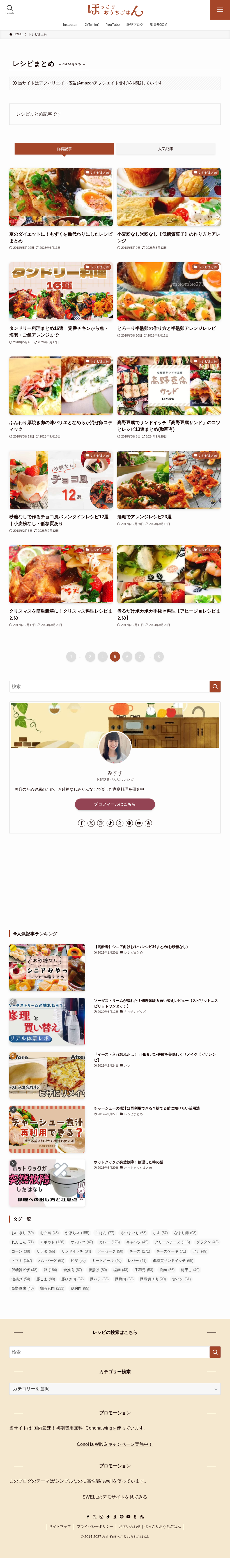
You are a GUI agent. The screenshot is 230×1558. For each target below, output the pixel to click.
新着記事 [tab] (64, 148)
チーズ (140, 1251)
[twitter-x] (91, 823)
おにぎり (23, 1233)
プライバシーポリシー (95, 1526)
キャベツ (137, 1242)
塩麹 (120, 1270)
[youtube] (138, 823)
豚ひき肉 (72, 1279)
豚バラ (99, 1279)
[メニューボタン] (220, 10)
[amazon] (148, 823)
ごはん (105, 1233)
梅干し (190, 1270)
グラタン (207, 1242)
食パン (181, 1279)
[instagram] (100, 823)
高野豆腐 (23, 1288)
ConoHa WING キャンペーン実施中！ (115, 1444)
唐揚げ (97, 1270)
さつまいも (133, 1233)
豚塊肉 (124, 1279)
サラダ (45, 1251)
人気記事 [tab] (166, 148)
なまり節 (185, 1233)
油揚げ (21, 1279)
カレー (109, 1242)
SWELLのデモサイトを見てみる (114, 1497)
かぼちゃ (77, 1233)
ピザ (78, 1260)
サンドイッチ (76, 1251)
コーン (21, 1251)
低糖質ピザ (24, 1270)
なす (160, 1233)
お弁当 (49, 1233)
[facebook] (81, 823)
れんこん (23, 1242)
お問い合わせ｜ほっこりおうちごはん (150, 1526)
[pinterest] (129, 823)
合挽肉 (72, 1270)
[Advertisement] (115, 882)
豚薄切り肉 (153, 1279)
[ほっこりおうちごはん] (115, 10)
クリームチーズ (172, 1242)
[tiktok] (110, 823)
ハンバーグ (51, 1260)
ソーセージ (110, 1251)
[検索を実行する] (215, 686)
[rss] (141, 1516)
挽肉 (167, 1270)
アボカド (52, 1242)
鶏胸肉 (80, 1288)
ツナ (199, 1251)
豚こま (45, 1279)
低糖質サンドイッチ (173, 1260)
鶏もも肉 (52, 1288)
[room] (119, 823)
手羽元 (144, 1270)
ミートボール (106, 1260)
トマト (22, 1260)
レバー (137, 1260)
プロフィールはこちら (115, 804)
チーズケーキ (171, 1251)
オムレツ (82, 1242)
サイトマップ (60, 1526)
